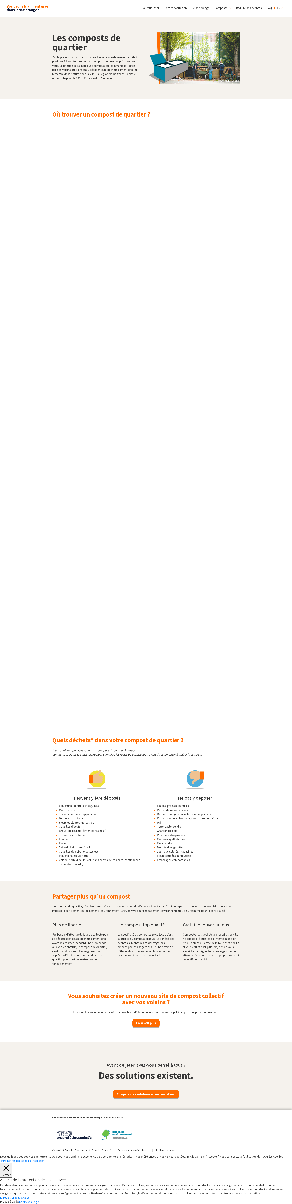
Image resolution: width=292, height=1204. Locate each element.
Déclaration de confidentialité (133, 1150)
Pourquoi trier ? (151, 8)
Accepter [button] (38, 1161)
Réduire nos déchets (249, 8)
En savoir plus (146, 1023)
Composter (221, 8)
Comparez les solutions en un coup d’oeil (146, 1094)
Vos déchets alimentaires (27, 8)
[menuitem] (280, 8)
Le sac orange (200, 8)
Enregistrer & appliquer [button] (14, 1197)
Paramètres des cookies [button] (16, 1161)
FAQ (269, 8)
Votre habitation (176, 8)
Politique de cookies (166, 1150)
